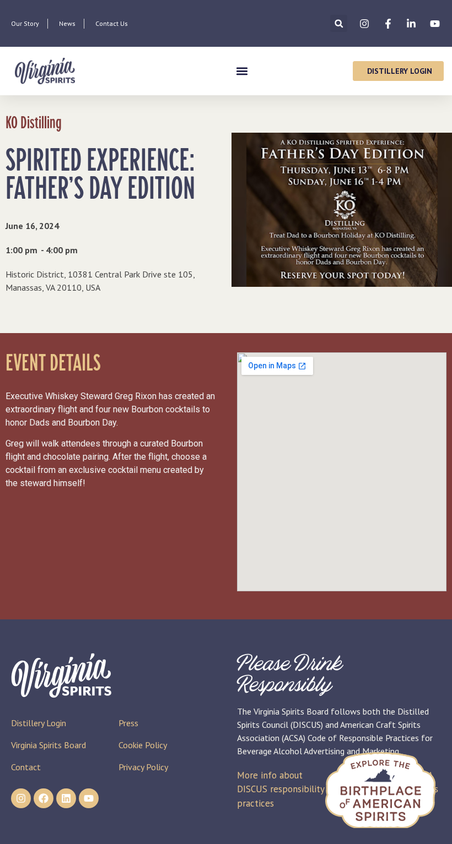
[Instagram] (21, 798)
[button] (338, 23)
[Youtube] (89, 798)
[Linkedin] (66, 798)
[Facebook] (43, 798)
